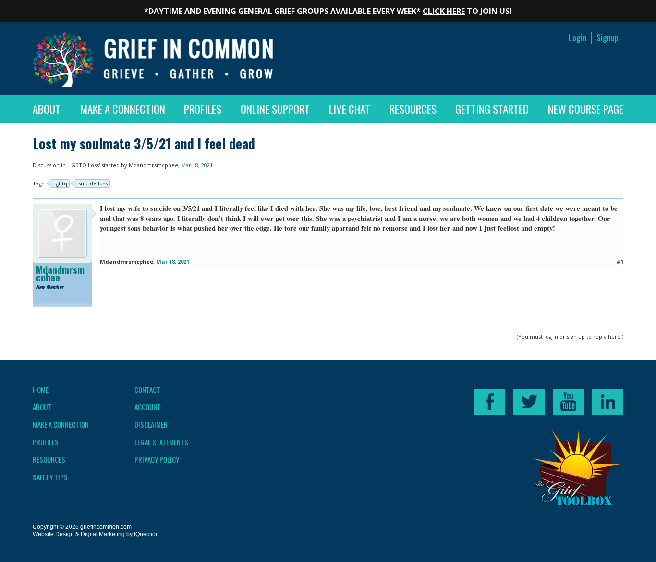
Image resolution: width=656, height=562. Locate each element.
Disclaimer (151, 424)
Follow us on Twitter (529, 402)
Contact (147, 389)
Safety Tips (50, 477)
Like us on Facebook (489, 402)
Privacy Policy (156, 459)
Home (41, 389)
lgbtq (60, 183)
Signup (607, 38)
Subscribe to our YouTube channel (568, 402)
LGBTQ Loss (83, 165)
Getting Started (492, 109)
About (47, 109)
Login (577, 38)
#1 (619, 261)
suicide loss (93, 183)
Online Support (275, 109)
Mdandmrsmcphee (153, 165)
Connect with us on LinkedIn (607, 402)
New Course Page (585, 109)
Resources (413, 109)
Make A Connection (122, 109)
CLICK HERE (444, 11)
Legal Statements (161, 442)
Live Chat (349, 109)
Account (147, 407)
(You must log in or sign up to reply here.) (570, 336)
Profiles (202, 109)
